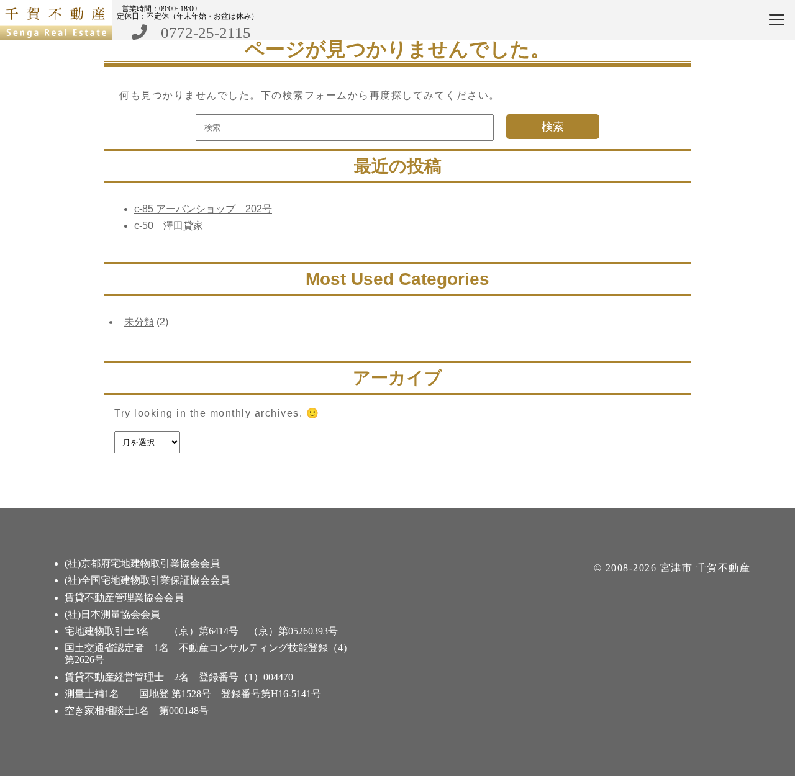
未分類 (139, 322)
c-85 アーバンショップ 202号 (203, 209)
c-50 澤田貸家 (168, 225)
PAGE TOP (766, 739)
